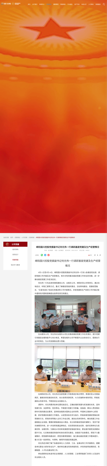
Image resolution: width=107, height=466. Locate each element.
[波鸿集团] (10, 4)
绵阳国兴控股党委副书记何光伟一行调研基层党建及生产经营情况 (55, 237)
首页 (29, 4)
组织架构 (15, 249)
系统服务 (98, 4)
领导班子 (15, 254)
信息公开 (84, 4)
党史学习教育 (15, 265)
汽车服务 (69, 4)
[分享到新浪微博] (48, 255)
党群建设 (48, 4)
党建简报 (31, 237)
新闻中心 (41, 4)
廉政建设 (55, 4)
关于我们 (34, 4)
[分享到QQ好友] (45, 255)
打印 (90, 255)
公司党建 (24, 237)
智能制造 (62, 4)
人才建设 (91, 4)
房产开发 (76, 4)
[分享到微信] (42, 255)
